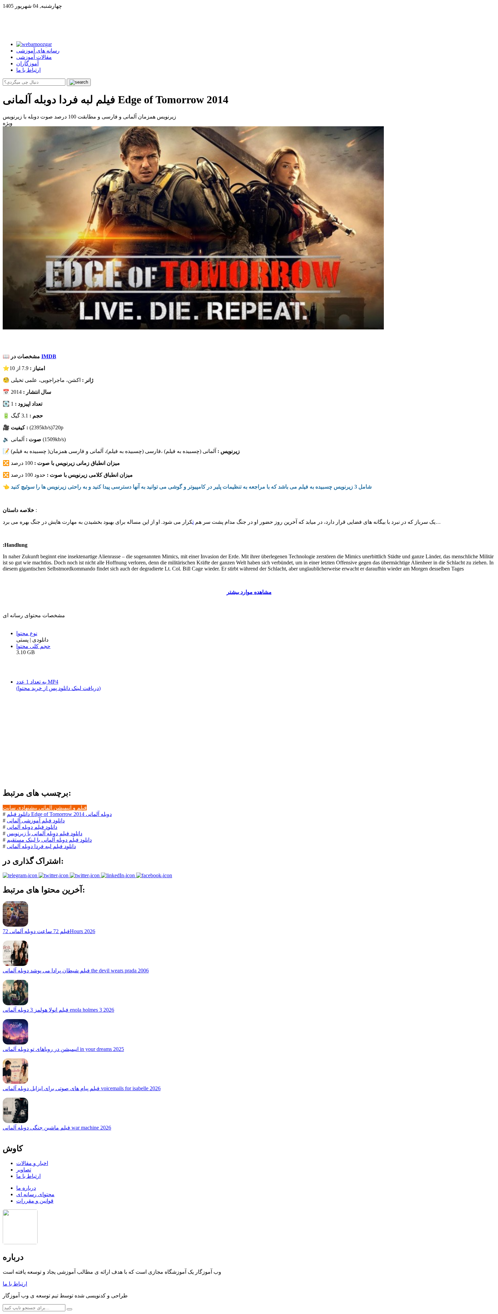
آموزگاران (27, 63)
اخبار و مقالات (32, 1163)
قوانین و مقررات (35, 1201)
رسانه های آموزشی (38, 50)
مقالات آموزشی (34, 57)
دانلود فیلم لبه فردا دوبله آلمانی (41, 846)
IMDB (48, 356)
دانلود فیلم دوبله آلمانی (32, 827)
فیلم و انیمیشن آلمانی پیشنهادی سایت (45, 808)
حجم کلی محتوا (33, 646)
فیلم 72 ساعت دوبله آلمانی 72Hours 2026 (49, 931)
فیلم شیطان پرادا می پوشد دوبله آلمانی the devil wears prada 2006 (76, 970)
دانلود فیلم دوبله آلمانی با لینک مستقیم (49, 840)
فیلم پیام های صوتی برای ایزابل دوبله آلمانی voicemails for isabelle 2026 (82, 1088)
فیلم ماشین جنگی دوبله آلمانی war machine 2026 (57, 1127)
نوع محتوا (26, 633)
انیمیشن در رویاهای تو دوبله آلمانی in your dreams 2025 (63, 1049)
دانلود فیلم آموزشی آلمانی (36, 820)
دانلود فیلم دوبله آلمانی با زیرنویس (44, 833)
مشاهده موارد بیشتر (249, 592)
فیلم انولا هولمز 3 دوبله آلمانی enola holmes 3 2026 (58, 1010)
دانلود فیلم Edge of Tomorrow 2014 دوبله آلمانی (59, 814)
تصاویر (23, 1169)
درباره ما (26, 1188)
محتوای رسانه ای (35, 1194)
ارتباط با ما (28, 70)
